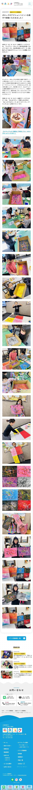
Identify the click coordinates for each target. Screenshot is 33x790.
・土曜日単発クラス (23, 747)
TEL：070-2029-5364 (7, 737)
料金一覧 (20, 760)
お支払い (20, 763)
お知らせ (6, 755)
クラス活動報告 (22, 750)
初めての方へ (7, 745)
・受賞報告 (7, 758)
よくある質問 (7, 763)
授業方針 (6, 749)
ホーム (6, 742)
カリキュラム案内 (23, 742)
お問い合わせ (7, 767)
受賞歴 (20, 753)
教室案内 (6, 752)
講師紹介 (20, 757)
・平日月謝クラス (23, 745)
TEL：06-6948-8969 (7, 736)
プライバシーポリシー (22, 766)
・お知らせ (7, 760)
